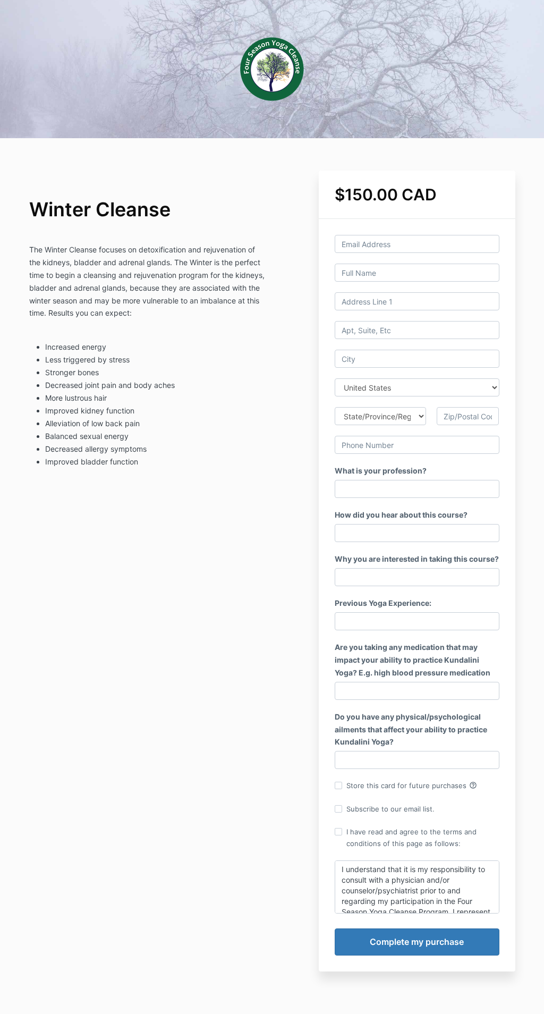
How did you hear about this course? (401, 514)
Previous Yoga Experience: (383, 602)
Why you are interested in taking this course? (417, 558)
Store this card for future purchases (411, 785)
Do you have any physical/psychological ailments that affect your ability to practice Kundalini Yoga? (411, 729)
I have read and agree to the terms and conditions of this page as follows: (411, 837)
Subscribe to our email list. (390, 809)
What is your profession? (381, 470)
